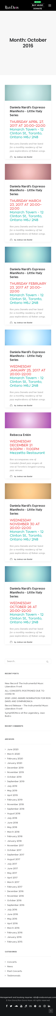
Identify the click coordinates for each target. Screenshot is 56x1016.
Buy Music (37, 5)
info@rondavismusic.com (44, 997)
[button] (28, 93)
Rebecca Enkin (20, 435)
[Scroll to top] (51, 1011)
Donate (37, 9)
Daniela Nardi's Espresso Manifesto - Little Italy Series (27, 111)
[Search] (28, 661)
